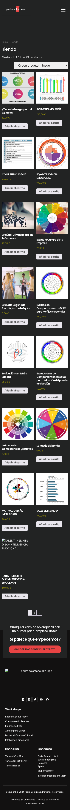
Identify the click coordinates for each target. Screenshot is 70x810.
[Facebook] (47, 699)
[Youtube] (41, 699)
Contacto (45, 749)
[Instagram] (29, 699)
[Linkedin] (22, 699)
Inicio (5, 42)
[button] (63, 9)
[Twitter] (35, 699)
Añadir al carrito (14, 126)
